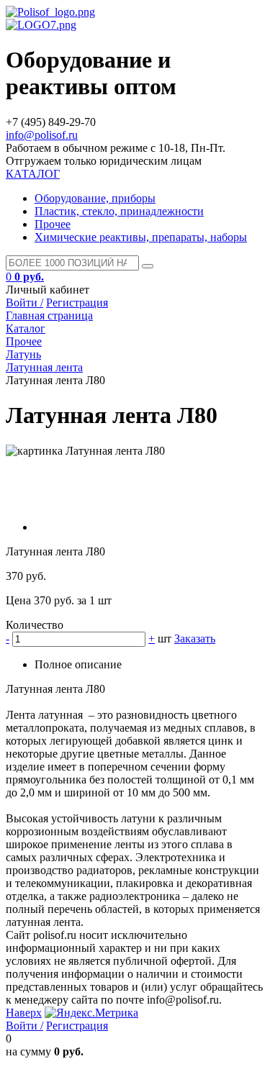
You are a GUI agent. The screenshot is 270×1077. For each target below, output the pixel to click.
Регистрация (77, 302)
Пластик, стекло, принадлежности (119, 211)
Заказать (194, 638)
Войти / (24, 302)
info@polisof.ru (42, 135)
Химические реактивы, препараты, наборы (141, 237)
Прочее (53, 224)
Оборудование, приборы (95, 198)
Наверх (24, 1012)
